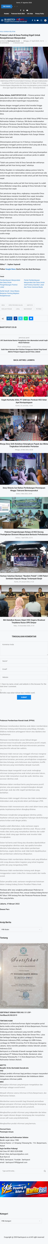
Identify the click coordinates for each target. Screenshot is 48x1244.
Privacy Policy (39, 13)
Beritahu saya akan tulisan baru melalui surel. (17, 693)
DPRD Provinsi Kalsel (16, 305)
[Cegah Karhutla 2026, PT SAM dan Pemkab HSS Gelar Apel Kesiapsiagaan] (24, 381)
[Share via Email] (31, 318)
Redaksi (6, 13)
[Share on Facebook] (15, 318)
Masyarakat (28, 309)
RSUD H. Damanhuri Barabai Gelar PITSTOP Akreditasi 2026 (19, 6)
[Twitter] (23, 10)
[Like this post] (10, 318)
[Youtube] (27, 10)
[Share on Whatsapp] (26, 318)
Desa (3, 305)
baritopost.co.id (14, 41)
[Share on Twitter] (20, 318)
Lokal (18, 309)
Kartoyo (30, 305)
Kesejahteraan (7, 309)
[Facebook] (20, 10)
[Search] (41, 20)
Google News (10, 269)
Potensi (38, 309)
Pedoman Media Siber (18, 13)
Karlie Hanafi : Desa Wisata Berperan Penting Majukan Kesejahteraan (9, 293)
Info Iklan (30, 13)
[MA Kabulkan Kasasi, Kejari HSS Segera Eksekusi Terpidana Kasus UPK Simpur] (24, 601)
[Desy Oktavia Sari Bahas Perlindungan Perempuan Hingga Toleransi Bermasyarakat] (24, 469)
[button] (15, 6)
